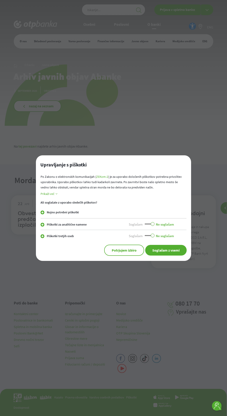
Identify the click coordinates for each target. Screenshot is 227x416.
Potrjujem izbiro (124, 250)
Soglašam (136, 224)
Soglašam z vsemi (166, 250)
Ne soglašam (165, 224)
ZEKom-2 (102, 177)
